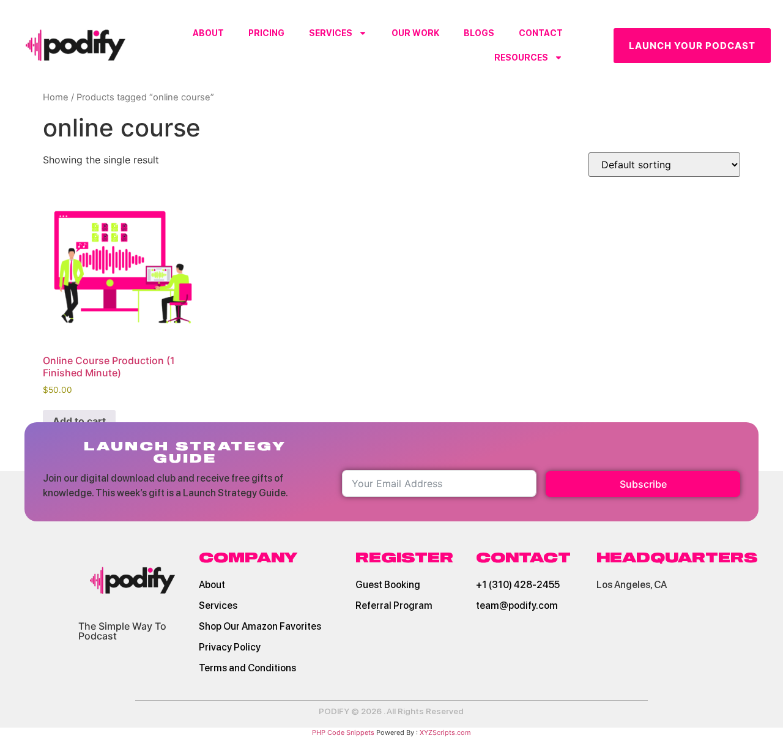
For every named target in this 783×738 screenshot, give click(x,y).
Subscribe (643, 484)
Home (56, 97)
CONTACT (541, 33)
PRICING (266, 33)
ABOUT (208, 33)
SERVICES (330, 33)
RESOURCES (521, 57)
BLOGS (479, 33)
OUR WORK (415, 33)
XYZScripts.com (445, 732)
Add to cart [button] (79, 421)
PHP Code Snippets (343, 732)
